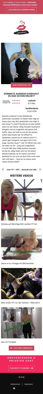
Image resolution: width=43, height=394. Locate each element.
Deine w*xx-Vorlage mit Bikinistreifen (17, 263)
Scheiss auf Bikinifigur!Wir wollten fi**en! (19, 224)
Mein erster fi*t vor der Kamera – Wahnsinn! (20, 303)
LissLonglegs (8, 2)
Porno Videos (20, 2)
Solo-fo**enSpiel (8, 342)
